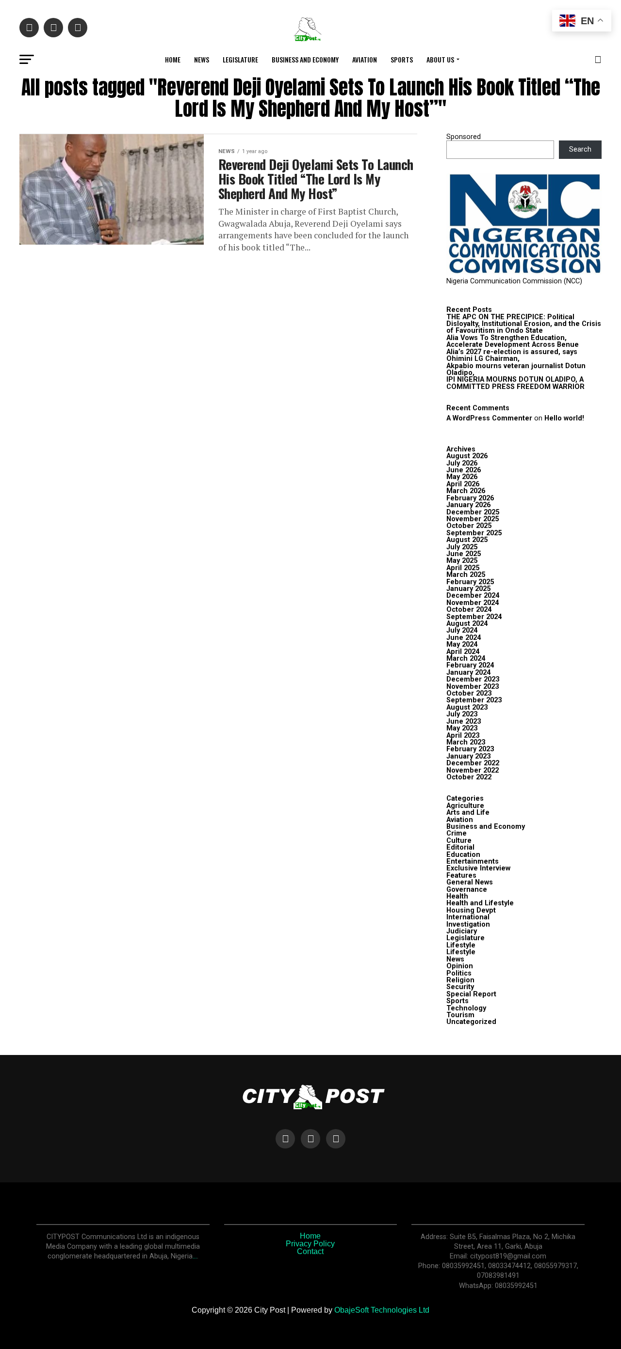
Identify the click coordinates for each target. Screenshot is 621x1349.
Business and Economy (305, 59)
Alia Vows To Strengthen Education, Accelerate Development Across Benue (512, 341)
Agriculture (465, 806)
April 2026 (462, 484)
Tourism (460, 1015)
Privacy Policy (310, 1244)
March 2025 (465, 575)
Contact (310, 1251)
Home (172, 59)
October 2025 (468, 526)
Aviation (364, 59)
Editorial (460, 847)
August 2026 (467, 456)
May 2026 (461, 477)
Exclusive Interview (478, 868)
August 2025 (467, 540)
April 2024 (462, 652)
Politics (459, 973)
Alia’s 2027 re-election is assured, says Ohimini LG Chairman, (511, 355)
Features (461, 875)
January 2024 (468, 672)
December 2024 (472, 595)
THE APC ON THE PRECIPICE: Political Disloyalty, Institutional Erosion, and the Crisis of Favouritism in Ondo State (523, 324)
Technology (466, 1008)
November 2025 (472, 519)
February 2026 (470, 498)
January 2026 (468, 505)
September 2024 (474, 617)
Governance (466, 889)
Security (460, 987)
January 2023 (468, 756)
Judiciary (461, 931)
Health (457, 896)
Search (580, 149)
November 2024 (472, 603)
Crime (456, 833)
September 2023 (474, 700)
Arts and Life (468, 812)
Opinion (459, 966)
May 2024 (461, 644)
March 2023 (465, 742)
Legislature (240, 59)
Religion (460, 980)
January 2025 (468, 589)
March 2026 (465, 491)
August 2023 (467, 707)
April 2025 (462, 568)
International (468, 917)
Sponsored (463, 137)
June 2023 (463, 721)
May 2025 (461, 561)
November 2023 (472, 686)
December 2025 (472, 512)
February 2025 (470, 582)
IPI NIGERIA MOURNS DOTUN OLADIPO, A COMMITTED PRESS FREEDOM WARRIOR (515, 382)
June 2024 (463, 638)
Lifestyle (460, 945)
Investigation (468, 924)
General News (469, 882)
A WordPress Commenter (489, 418)
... (195, 1256)
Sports (402, 59)
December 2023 (472, 679)
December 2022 (472, 763)
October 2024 (468, 609)
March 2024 (465, 658)
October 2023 (468, 693)
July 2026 (461, 463)
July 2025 (461, 547)
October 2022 (468, 777)
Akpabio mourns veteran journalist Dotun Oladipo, (516, 369)
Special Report (471, 994)
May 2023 (461, 728)
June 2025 (463, 554)
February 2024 (470, 665)
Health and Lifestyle (480, 903)
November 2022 (472, 770)
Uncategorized (471, 1022)
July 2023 (461, 714)
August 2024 (467, 624)
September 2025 (474, 533)
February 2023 (470, 749)
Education (463, 855)
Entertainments (472, 861)
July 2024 (461, 630)
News (201, 59)
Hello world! (564, 418)
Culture (459, 841)
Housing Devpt (471, 910)
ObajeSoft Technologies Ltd (381, 1310)
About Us (440, 59)
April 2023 (462, 735)
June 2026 (463, 470)
